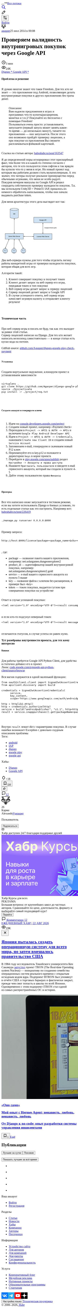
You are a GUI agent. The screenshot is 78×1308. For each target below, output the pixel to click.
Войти (13, 1202)
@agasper (18, 813)
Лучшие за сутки (12, 1153)
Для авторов (16, 1249)
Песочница (15, 1234)
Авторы (14, 1230)
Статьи (13, 1218)
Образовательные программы (27, 1284)
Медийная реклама (20, 1278)
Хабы (12, 1224)
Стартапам (15, 1287)
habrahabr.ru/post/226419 (16, 511)
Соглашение (16, 1259)
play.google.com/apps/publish (42, 459)
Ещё (12, 1136)
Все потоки (14, 3)
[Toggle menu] (2, 4)
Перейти (7, 914)
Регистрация (16, 1205)
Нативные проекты (21, 1281)
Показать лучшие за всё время (20, 1159)
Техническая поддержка (38, 1301)
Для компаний (17, 1252)
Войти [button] (5, 22)
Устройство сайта (19, 1246)
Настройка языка (12, 1301)
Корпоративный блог (22, 1274)
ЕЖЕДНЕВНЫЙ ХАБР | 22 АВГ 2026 (25, 923)
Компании (15, 1227)
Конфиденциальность (22, 1262)
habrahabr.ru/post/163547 (48, 153)
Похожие (29, 1153)
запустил (19, 967)
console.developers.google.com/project (42, 423)
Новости (14, 1221)
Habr (21, 1304)
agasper (5, 30)
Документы (16, 1256)
